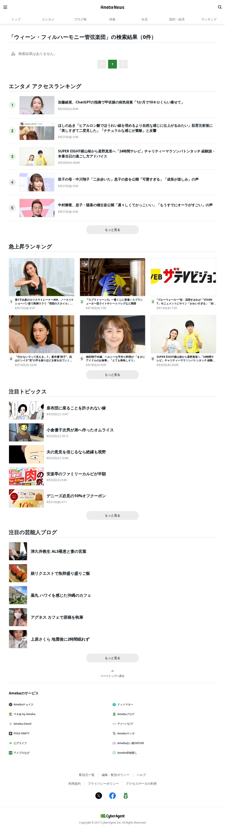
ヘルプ (141, 775)
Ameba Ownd (22, 724)
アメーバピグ (125, 724)
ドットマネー (125, 704)
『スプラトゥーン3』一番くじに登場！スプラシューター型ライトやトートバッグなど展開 (114, 301)
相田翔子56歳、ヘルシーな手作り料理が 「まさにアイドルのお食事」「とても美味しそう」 (115, 358)
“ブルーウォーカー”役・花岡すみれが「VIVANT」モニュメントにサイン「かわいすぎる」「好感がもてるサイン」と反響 (185, 303)
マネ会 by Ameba (24, 714)
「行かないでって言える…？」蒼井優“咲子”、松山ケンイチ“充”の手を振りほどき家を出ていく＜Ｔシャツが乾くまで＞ (44, 360)
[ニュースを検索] (219, 7)
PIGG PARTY (21, 733)
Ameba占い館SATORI (130, 743)
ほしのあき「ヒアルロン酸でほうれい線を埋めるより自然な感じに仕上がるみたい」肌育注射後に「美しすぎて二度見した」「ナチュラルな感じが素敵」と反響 (135, 128)
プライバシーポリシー (103, 783)
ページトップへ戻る (112, 676)
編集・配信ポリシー (115, 775)
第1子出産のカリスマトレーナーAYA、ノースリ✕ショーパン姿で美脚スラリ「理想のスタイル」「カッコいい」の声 (44, 303)
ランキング (209, 19)
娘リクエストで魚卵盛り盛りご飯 (60, 573)
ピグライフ (20, 743)
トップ (16, 19)
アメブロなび (21, 753)
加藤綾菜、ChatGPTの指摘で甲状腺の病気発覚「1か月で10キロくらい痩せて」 (121, 102)
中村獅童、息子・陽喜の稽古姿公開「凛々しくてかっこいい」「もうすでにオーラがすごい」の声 (135, 204)
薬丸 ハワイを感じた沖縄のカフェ (61, 595)
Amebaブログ (125, 714)
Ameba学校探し (127, 753)
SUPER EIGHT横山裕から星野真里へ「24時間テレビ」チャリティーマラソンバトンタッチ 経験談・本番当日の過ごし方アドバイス (185, 360)
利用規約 (74, 783)
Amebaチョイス (23, 704)
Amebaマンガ (125, 733)
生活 (145, 19)
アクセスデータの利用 (141, 783)
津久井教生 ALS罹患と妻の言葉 (58, 551)
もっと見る (112, 230)
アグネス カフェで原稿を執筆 (57, 617)
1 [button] (112, 64)
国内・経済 (177, 19)
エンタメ (48, 19)
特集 (112, 19)
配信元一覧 (86, 775)
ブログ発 (80, 19)
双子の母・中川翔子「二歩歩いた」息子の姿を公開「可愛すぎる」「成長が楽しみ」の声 (128, 179)
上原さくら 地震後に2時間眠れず (60, 639)
